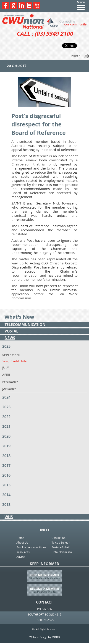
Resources (23, 552)
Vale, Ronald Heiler (15, 361)
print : (75, 56)
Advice (20, 557)
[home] (44, 21)
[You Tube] (36, 8)
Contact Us (58, 538)
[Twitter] (29, 8)
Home (20, 538)
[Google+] (13, 8)
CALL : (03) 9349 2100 (44, 33)
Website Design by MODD (44, 637)
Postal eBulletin (61, 547)
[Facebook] (5, 8)
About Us (22, 542)
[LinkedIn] (21, 8)
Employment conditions (31, 547)
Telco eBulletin (61, 542)
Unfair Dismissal (62, 552)
